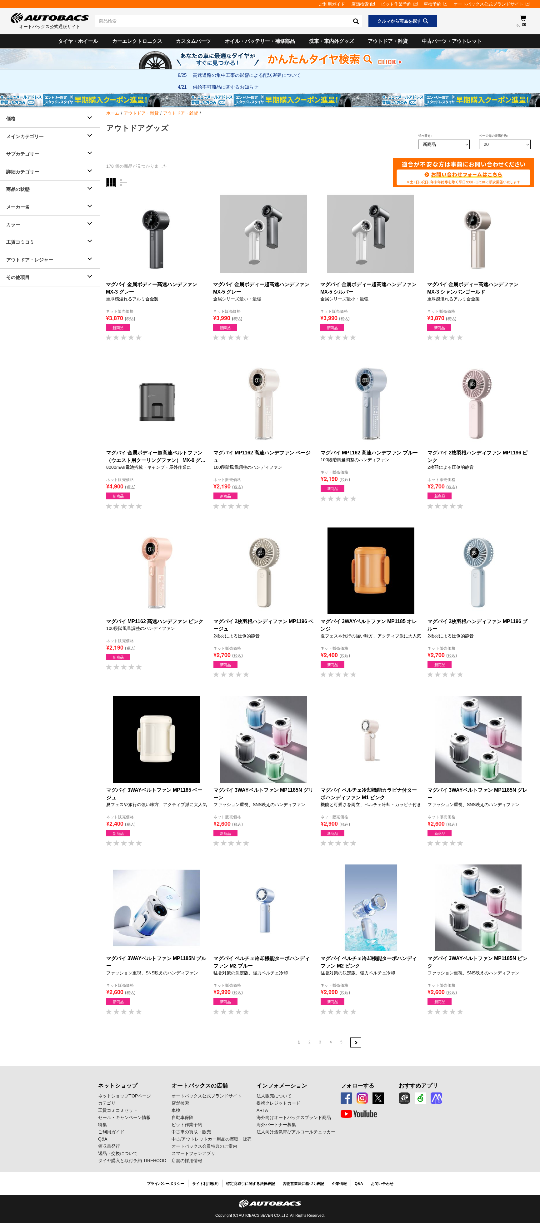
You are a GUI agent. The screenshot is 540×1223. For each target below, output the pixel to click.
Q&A (102, 1138)
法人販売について (274, 1095)
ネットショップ (118, 1085)
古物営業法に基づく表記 (303, 1183)
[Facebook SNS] (346, 1098)
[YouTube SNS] (359, 1114)
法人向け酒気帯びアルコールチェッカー (296, 1131)
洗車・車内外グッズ (331, 41)
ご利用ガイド (332, 4)
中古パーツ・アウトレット (452, 41)
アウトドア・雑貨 (388, 41)
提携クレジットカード (278, 1103)
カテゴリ (107, 1103)
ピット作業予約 (396, 4)
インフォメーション (282, 1085)
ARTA (262, 1110)
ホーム (112, 113)
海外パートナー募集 (276, 1124)
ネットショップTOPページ (124, 1095)
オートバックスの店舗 (200, 1085)
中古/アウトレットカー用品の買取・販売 (212, 1138)
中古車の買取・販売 (191, 1131)
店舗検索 (360, 4)
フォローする (357, 1085)
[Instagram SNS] (362, 1098)
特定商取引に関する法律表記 (250, 1183)
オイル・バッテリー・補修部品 (260, 41)
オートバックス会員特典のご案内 (204, 1146)
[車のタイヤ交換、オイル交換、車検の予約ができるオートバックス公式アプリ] (404, 1098)
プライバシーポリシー (165, 1183)
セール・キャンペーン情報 (124, 1117)
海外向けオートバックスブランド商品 (294, 1117)
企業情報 (339, 1183)
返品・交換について (118, 1153)
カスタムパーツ (193, 41)
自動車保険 (182, 1117)
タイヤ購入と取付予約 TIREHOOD (132, 1160)
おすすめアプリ (418, 1085)
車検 (176, 1110)
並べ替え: (425, 135)
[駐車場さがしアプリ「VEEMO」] (420, 1098)
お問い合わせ (382, 1183)
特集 (102, 1124)
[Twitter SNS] (378, 1098)
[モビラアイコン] (436, 1098)
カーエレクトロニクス (137, 41)
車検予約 (432, 4)
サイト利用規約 (205, 1183)
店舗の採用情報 (187, 1160)
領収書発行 (109, 1146)
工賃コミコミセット (118, 1110)
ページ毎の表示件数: (493, 135)
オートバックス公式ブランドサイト (488, 4)
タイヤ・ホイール (78, 41)
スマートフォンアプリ (193, 1153)
